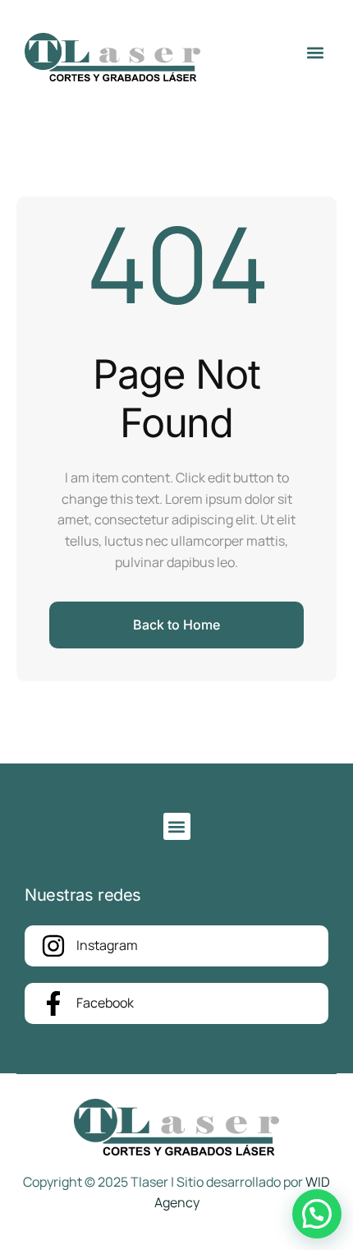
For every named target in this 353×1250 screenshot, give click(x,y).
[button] (314, 53)
